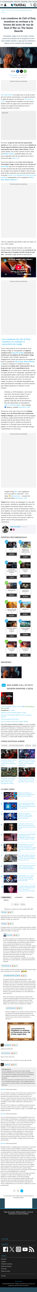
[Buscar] (31, 5)
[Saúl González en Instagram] (14, 530)
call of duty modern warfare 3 (16, 745)
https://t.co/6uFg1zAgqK (12, 405)
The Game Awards (7, 95)
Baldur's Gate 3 (9, 154)
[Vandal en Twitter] (12, 1249)
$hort (16, 491)
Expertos (29, 897)
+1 (12, 912)
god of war (28, 745)
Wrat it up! (15, 158)
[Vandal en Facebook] (5, 1249)
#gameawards (15, 496)
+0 (12, 923)
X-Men (29, 1)
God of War (5, 166)
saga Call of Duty (18, 353)
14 (18, 1191)
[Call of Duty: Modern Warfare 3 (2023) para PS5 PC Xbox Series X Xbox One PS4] (7, 698)
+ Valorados (18, 897)
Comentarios (6, 897)
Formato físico (24, 1)
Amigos (6, 900)
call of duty (4, 745)
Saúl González (13, 75)
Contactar (3, 1261)
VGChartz (3, 1275)
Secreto (3, 1089)
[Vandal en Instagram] (18, 1249)
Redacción (3, 1259)
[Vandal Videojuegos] (18, 5)
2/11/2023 (12, 710)
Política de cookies (5, 1271)
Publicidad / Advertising (6, 1263)
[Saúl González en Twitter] (11, 530)
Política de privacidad (6, 1266)
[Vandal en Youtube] (25, 1249)
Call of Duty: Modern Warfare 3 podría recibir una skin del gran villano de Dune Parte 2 (26, 779)
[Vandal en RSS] (31, 1249)
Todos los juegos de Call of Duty (9, 719)
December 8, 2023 (24, 407)
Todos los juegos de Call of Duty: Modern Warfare (14, 721)
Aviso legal (3, 1268)
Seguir (3, 685)
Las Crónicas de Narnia (7, 1)
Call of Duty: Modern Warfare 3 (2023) (11, 706)
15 (21, 1191)
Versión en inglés (18, 1281)
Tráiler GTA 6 (17, 1)
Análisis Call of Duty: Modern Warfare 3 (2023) (13, 712)
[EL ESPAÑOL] (35, 5)
